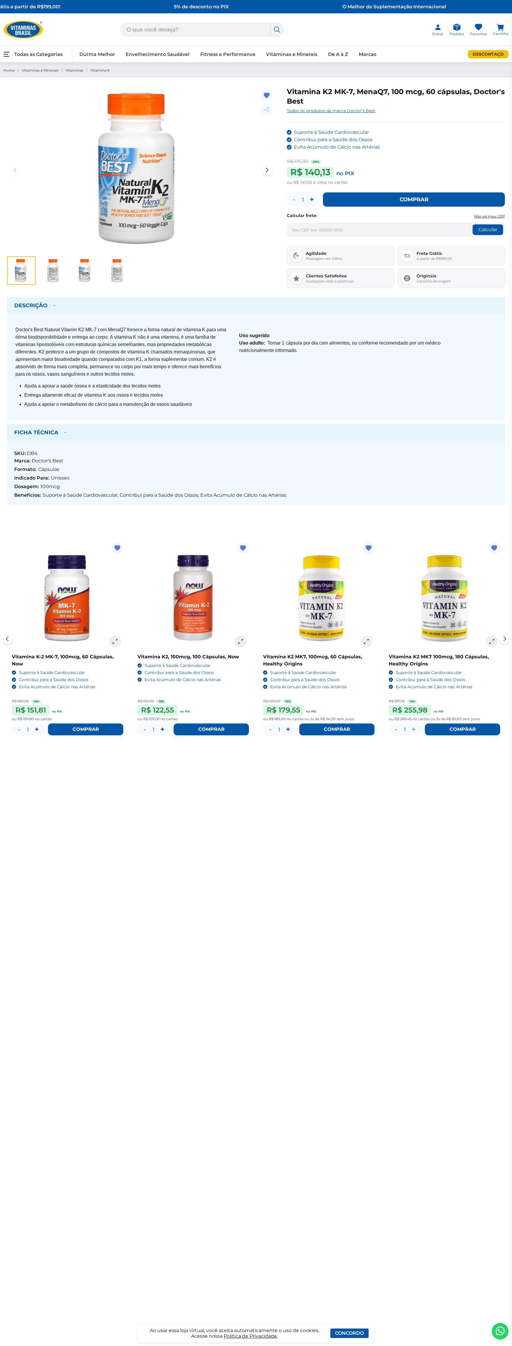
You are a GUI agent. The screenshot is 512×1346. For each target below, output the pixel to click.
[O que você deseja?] (277, 29)
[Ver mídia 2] (53, 270)
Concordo (349, 1333)
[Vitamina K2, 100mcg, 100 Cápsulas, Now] (193, 597)
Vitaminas (74, 70)
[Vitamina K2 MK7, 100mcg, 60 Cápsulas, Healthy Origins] (319, 597)
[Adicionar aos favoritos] (267, 95)
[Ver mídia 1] (21, 270)
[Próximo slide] (505, 638)
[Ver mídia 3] (85, 270)
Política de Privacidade (250, 1336)
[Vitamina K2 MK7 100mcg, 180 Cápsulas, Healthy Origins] (444, 597)
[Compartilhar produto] (267, 109)
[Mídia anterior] (14, 170)
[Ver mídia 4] (117, 270)
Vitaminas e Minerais (40, 70)
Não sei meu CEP (489, 216)
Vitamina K (100, 70)
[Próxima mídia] (267, 170)
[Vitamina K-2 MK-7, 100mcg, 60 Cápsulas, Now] (67, 597)
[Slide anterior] (7, 638)
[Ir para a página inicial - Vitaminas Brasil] (23, 29)
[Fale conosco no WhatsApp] (500, 1331)
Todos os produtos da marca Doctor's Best (331, 110)
